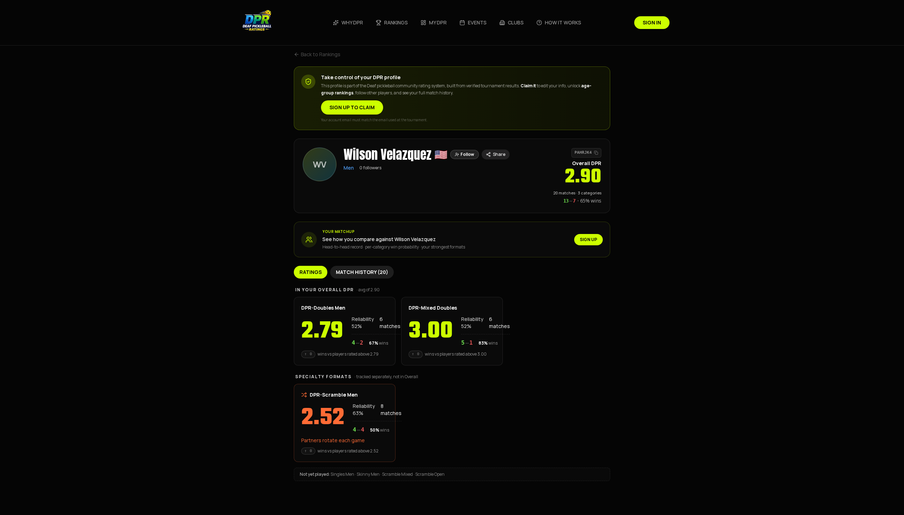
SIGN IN (652, 22)
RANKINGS (396, 22)
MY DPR (438, 22)
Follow (467, 154)
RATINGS (310, 272)
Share (499, 154)
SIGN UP (588, 239)
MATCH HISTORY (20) (362, 272)
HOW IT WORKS (563, 22)
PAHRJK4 (583, 152)
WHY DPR (352, 22)
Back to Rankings (320, 54)
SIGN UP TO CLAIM (352, 107)
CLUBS (516, 22)
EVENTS (477, 22)
